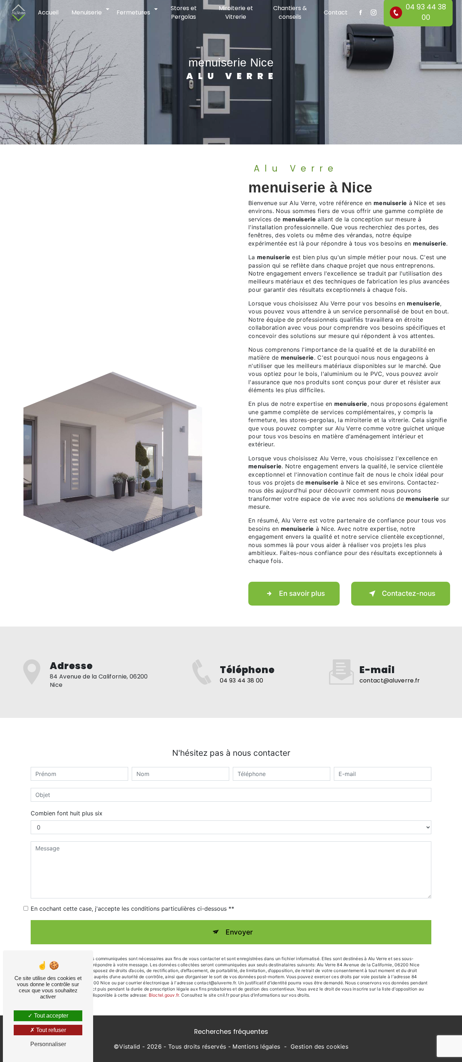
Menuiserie (86, 12)
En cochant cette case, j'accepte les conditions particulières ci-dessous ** (132, 908)
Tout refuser (50, 1030)
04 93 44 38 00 (241, 680)
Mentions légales (256, 1046)
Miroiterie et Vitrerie (236, 12)
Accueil (48, 12)
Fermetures (133, 12)
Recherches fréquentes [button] (231, 1031)
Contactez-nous (408, 593)
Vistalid (129, 1046)
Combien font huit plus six (67, 813)
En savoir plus (302, 593)
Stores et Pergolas (184, 12)
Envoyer (239, 932)
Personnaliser (48, 1044)
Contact (336, 12)
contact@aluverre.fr (389, 680)
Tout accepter (50, 1016)
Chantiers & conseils (290, 12)
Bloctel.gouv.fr (164, 995)
